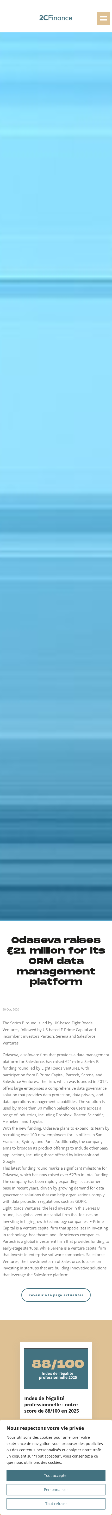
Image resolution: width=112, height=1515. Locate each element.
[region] (56, 1467)
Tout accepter (56, 1475)
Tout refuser (56, 1503)
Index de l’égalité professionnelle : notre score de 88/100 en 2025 (51, 1404)
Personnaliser (56, 1489)
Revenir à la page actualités (56, 1295)
